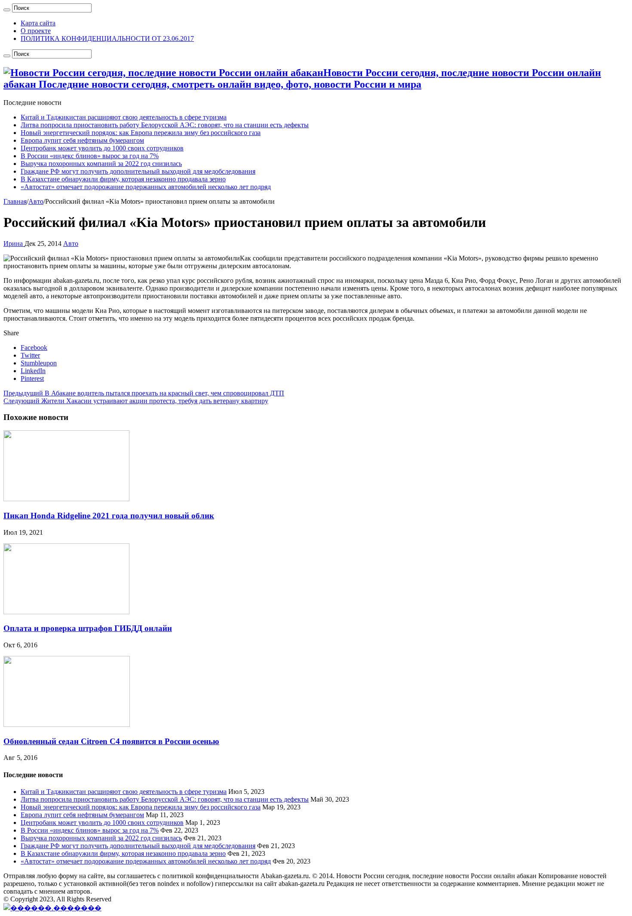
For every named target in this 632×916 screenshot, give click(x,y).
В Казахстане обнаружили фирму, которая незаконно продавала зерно (123, 179)
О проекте (36, 30)
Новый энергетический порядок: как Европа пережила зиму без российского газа (141, 132)
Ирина (14, 243)
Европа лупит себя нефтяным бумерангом (82, 140)
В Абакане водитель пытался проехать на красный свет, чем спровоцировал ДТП (143, 393)
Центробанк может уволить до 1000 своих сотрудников (102, 148)
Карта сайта (38, 23)
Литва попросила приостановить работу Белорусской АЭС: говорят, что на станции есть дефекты (165, 125)
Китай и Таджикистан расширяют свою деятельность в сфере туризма (124, 117)
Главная (15, 201)
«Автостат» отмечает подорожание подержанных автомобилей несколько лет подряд (146, 186)
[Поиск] (6, 10)
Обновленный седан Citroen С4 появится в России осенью (111, 741)
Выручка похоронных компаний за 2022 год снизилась (101, 163)
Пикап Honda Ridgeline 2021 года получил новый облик (108, 515)
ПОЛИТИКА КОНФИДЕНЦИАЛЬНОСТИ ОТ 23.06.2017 (107, 38)
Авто (35, 201)
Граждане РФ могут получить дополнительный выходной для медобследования (138, 171)
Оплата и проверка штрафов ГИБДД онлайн (87, 628)
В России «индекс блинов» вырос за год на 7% (90, 155)
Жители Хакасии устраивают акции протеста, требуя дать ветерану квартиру (135, 400)
